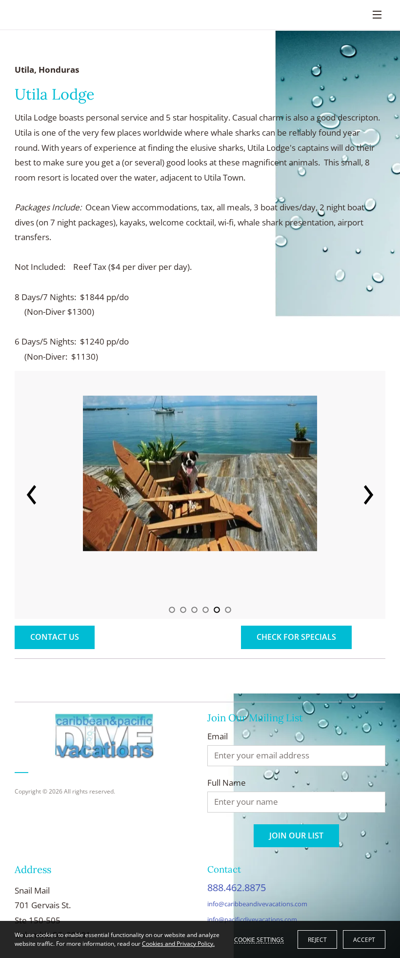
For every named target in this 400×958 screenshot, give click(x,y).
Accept (364, 940)
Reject (317, 940)
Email (217, 736)
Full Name (226, 783)
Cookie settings (259, 939)
